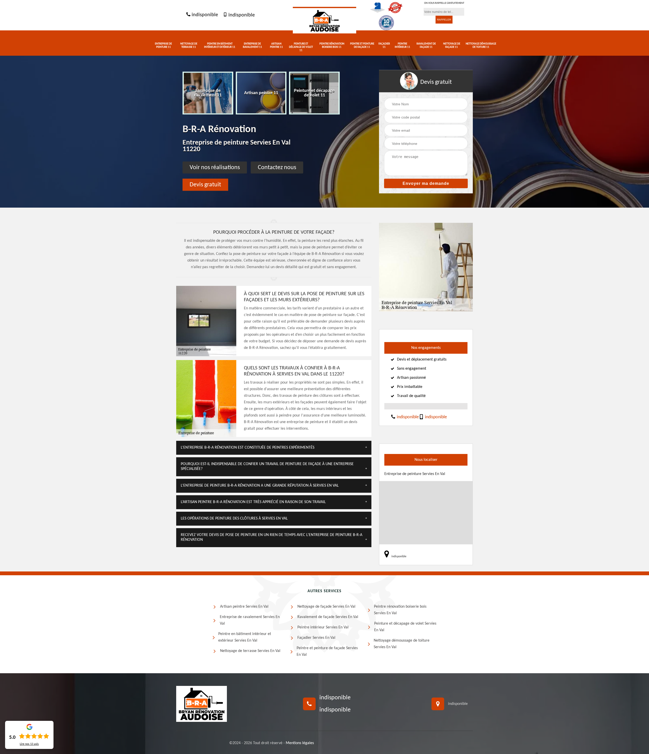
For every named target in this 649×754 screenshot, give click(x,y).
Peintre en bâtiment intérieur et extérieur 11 (219, 46)
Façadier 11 (384, 46)
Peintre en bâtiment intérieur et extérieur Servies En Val (244, 637)
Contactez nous (277, 167)
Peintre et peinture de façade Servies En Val (327, 651)
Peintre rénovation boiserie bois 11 (331, 46)
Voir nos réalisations (215, 167)
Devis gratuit (205, 185)
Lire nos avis (29, 744)
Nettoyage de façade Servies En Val (326, 607)
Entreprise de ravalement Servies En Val (250, 620)
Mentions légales (300, 743)
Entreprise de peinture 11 (163, 46)
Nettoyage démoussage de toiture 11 (481, 46)
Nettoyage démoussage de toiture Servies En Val (401, 644)
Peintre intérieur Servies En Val (323, 627)
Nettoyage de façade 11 (451, 46)
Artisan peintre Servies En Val (244, 607)
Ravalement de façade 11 (426, 46)
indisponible (204, 15)
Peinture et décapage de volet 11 (301, 47)
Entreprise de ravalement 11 (252, 46)
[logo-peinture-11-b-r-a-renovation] (324, 20)
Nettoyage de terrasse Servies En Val (250, 651)
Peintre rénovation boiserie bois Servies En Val (400, 610)
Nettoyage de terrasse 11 (188, 46)
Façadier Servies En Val (316, 638)
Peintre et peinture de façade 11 (362, 46)
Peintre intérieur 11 (402, 46)
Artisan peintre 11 (276, 46)
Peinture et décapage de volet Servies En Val (405, 627)
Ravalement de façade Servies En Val (327, 617)
